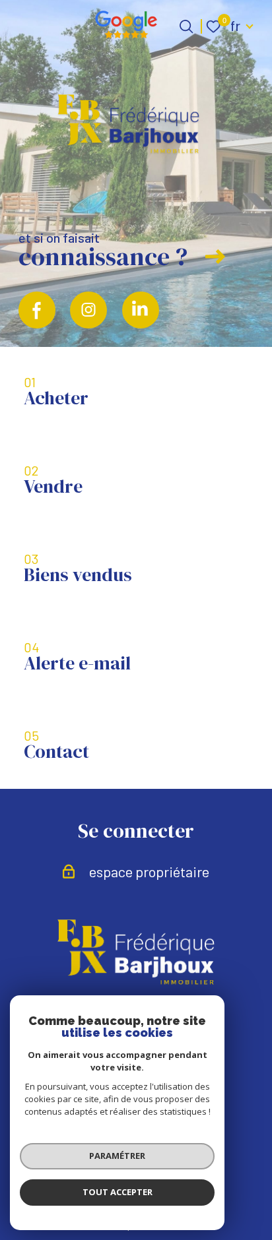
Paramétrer (117, 1156)
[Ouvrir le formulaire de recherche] (186, 26)
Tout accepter (118, 1192)
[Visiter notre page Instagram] (88, 310)
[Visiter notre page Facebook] (36, 310)
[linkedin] (140, 310)
